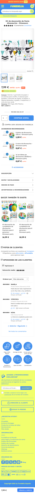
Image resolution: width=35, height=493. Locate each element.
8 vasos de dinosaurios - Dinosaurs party (24, 144)
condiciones (7, 394)
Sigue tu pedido (19, 409)
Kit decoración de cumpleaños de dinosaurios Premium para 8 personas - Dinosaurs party (8, 229)
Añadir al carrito (25, 490)
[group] (4, 78)
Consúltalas (27, 25)
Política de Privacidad (8, 441)
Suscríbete (26, 388)
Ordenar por (7, 279)
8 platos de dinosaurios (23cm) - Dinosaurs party (24, 133)
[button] (32, 52)
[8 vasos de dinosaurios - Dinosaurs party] (11, 146)
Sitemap (4, 449)
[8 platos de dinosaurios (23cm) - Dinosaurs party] (11, 135)
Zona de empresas (7, 447)
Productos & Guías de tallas (10, 425)
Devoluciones (6, 427)
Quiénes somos (6, 451)
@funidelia (19, 253)
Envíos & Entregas (7, 423)
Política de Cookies (7, 443)
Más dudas (5, 429)
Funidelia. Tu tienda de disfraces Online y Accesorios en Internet (17, 6)
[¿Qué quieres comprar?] (2, 6)
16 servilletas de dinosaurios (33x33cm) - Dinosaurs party (24, 156)
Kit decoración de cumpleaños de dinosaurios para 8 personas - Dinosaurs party (25, 228)
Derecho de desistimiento (10, 445)
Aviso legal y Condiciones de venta (13, 439)
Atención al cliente (19, 403)
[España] (3, 462)
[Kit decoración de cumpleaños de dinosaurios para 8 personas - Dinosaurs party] (26, 211)
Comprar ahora (21, 118)
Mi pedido (4, 421)
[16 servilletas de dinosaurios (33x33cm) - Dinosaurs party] (11, 157)
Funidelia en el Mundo (9, 437)
